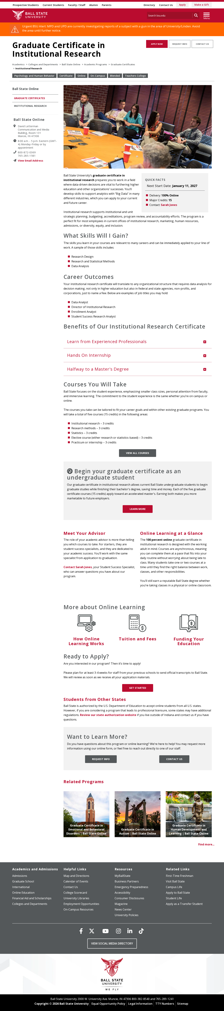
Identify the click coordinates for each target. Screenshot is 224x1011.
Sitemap (182, 1004)
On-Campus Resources (78, 909)
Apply (182, 4)
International (21, 887)
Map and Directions (76, 876)
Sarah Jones (169, 205)
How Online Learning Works (86, 641)
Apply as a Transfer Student (184, 904)
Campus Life (174, 887)
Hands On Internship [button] (89, 355)
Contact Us (166, 5)
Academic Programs (95, 64)
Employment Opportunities (81, 904)
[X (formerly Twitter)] (91, 931)
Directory (149, 5)
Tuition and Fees (137, 639)
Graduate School (23, 881)
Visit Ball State (175, 881)
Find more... (206, 844)
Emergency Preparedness (131, 887)
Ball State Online (71, 64)
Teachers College (135, 75)
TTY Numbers (164, 1004)
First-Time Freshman (179, 876)
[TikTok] (141, 931)
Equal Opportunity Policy (108, 1004)
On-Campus (97, 75)
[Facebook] (81, 931)
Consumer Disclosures (129, 898)
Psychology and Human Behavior (34, 75)
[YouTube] (105, 931)
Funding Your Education (189, 641)
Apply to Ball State (178, 893)
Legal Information (140, 1004)
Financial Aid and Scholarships (31, 898)
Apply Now (157, 44)
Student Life (174, 898)
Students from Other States (95, 699)
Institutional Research (30, 106)
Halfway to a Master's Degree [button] (98, 369)
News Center (123, 909)
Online (81, 75)
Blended (115, 75)
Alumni (93, 5)
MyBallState (122, 876)
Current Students (53, 5)
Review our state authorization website (108, 715)
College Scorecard (75, 893)
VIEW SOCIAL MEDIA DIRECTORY (112, 943)
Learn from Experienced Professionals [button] (107, 341)
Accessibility (122, 893)
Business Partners (127, 881)
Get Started (137, 687)
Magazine (121, 904)
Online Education (23, 893)
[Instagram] (118, 931)
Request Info (179, 44)
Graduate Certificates (123, 64)
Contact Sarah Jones (78, 567)
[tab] (138, 341)
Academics (18, 64)
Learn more (138, 509)
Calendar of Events (76, 881)
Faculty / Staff (76, 5)
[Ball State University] (112, 975)
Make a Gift (201, 4)
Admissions (19, 876)
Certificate (65, 75)
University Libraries (76, 898)
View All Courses (137, 453)
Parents (106, 5)
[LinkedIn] (129, 931)
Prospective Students (26, 5)
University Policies (126, 915)
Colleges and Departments (43, 64)
